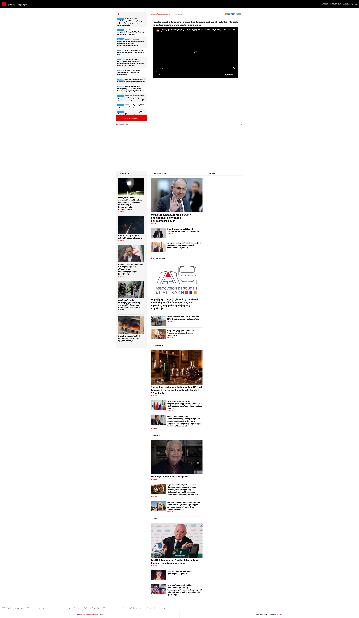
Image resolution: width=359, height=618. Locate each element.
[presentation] (238, 124)
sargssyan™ (280, 614)
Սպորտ (155, 518)
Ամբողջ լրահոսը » (131, 118)
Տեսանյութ (179, 14)
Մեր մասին (89, 614)
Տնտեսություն (158, 345)
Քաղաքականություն (160, 173)
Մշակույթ (156, 435)
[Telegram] (239, 14)
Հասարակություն (159, 258)
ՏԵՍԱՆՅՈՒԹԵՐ (335, 4)
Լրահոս (122, 14)
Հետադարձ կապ (81, 614)
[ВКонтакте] (229, 14)
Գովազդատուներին (97, 614)
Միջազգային (124, 173)
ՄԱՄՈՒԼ (346, 4)
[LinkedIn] (232, 14)
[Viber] (234, 14)
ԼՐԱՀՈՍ (325, 4)
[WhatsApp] (237, 14)
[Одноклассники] (226, 14)
